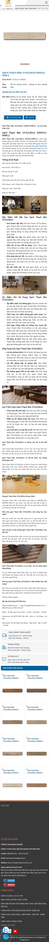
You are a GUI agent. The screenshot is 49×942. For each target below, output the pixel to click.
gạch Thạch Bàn (41, 146)
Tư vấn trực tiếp (15, 117)
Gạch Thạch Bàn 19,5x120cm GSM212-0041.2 (35, 740)
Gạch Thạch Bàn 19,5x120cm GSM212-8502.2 (11, 709)
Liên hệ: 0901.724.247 (18, 92)
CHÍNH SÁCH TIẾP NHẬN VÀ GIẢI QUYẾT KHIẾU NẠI (20, 910)
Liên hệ (31, 117)
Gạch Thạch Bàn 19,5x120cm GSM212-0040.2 (11, 772)
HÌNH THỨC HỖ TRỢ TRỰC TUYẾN (14, 900)
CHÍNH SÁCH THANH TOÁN (11, 921)
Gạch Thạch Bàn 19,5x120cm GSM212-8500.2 (11, 740)
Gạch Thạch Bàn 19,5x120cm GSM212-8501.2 (35, 709)
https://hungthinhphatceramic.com (20, 863)
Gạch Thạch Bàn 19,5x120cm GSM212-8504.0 (11, 677)
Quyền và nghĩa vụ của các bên (12, 896)
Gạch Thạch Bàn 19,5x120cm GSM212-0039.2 (35, 772)
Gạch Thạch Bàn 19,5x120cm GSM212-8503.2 (35, 677)
